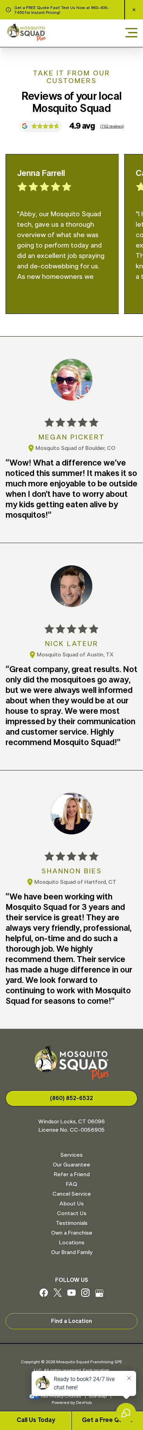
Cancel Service (71, 1194)
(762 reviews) (112, 126)
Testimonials (71, 1223)
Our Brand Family (71, 1252)
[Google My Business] (99, 1295)
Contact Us (71, 1213)
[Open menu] (131, 33)
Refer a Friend (72, 1174)
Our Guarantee (71, 1165)
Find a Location (71, 1321)
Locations (71, 1242)
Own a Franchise (71, 1233)
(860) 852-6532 (71, 1098)
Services (71, 1155)
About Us (71, 1203)
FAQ (71, 1184)
